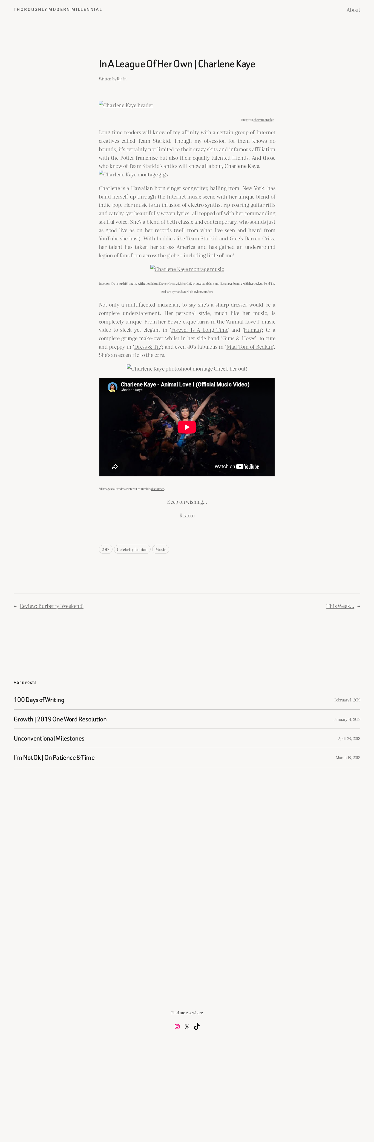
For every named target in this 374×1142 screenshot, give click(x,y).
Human (252, 329)
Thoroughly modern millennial (58, 9)
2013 (106, 549)
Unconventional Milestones (49, 738)
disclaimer (157, 489)
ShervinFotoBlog (264, 120)
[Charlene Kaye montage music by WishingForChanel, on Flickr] (187, 269)
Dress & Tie (147, 346)
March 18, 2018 (348, 757)
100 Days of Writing (39, 700)
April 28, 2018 (349, 738)
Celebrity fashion (132, 549)
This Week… (340, 606)
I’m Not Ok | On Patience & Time (54, 757)
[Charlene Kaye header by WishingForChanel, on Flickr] (126, 105)
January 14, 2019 (347, 719)
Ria (119, 78)
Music (160, 549)
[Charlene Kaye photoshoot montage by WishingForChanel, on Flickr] (170, 368)
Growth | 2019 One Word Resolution (60, 719)
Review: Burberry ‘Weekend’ (52, 606)
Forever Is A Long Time (199, 329)
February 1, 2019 (347, 700)
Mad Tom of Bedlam (249, 346)
